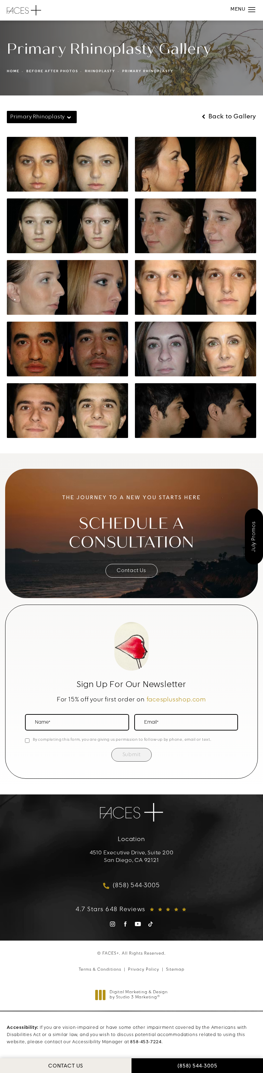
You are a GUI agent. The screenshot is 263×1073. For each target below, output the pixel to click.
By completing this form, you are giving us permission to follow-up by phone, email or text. (122, 740)
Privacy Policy (143, 970)
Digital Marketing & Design (138, 995)
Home (13, 71)
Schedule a (131, 533)
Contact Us (131, 570)
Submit (132, 755)
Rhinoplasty (100, 71)
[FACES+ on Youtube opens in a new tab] (137, 924)
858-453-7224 (146, 1042)
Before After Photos (52, 71)
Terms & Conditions (100, 970)
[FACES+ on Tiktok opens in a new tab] (150, 924)
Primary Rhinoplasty (148, 71)
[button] (251, 10)
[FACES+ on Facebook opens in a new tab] (125, 924)
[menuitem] (112, 926)
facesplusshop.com (176, 700)
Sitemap (175, 970)
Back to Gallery (231, 117)
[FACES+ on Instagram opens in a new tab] (112, 924)
